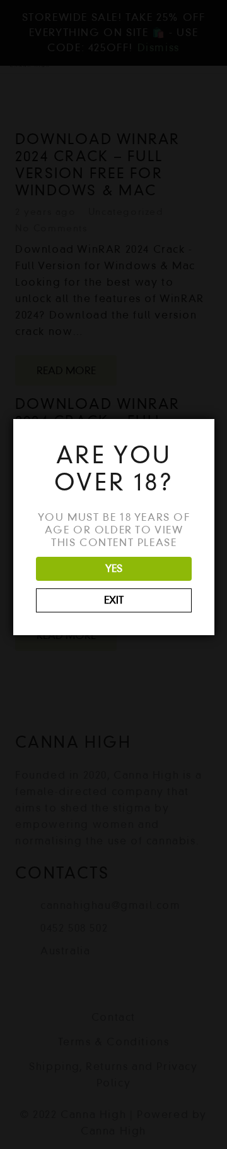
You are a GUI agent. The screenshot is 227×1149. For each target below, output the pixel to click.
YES (113, 568)
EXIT (114, 600)
